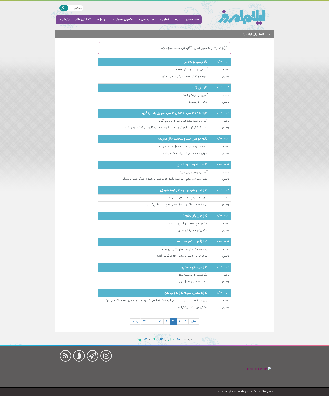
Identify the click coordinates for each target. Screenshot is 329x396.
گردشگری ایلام (83, 19)
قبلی (193, 321)
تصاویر (165, 19)
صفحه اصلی (192, 19)
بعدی (135, 321)
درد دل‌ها (101, 19)
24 (144, 321)
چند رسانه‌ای (147, 19)
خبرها (177, 19)
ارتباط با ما (64, 19)
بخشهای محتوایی (123, 19)
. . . (152, 321)
